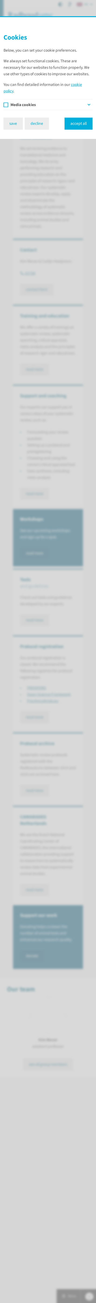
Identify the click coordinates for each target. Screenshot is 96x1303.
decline (37, 123)
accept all (78, 123)
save (13, 123)
